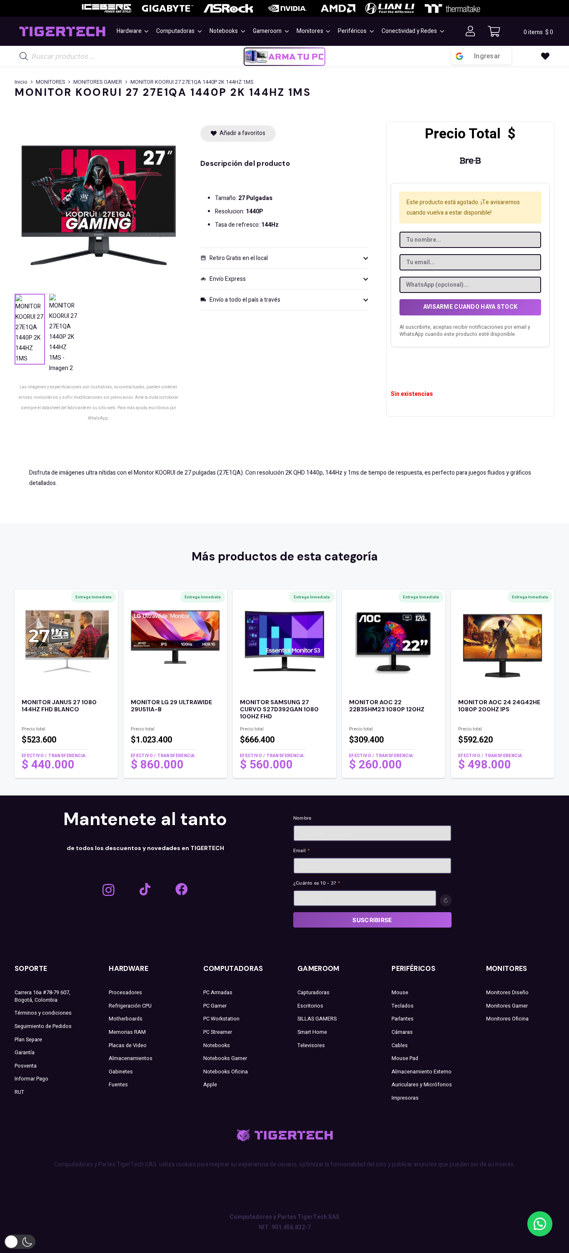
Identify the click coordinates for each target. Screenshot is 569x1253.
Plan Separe (28, 1039)
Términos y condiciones (43, 1013)
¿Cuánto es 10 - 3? (316, 883)
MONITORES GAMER (97, 82)
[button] (145, 31)
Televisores (311, 1045)
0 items (538, 32)
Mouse (400, 992)
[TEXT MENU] (62, 31)
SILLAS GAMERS (317, 1019)
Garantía (25, 1052)
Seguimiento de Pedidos (43, 1026)
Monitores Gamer (507, 1006)
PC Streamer (217, 1032)
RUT (19, 1092)
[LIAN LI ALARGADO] (390, 8)
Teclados (403, 1006)
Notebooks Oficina (225, 1071)
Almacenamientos (130, 1058)
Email (301, 850)
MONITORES (50, 82)
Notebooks (216, 1045)
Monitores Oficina (507, 1019)
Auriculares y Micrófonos (422, 1084)
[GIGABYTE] (167, 8)
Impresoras (405, 1098)
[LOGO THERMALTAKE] (452, 8)
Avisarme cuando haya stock (470, 307)
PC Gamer (215, 1006)
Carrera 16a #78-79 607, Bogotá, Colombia (42, 996)
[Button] (470, 31)
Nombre (302, 818)
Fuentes (118, 1084)
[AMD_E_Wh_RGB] (338, 8)
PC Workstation (221, 1019)
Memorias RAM (127, 1032)
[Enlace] (66, 735)
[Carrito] (494, 31)
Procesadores (125, 992)
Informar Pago (31, 1079)
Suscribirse (372, 919)
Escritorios (310, 1006)
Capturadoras (313, 992)
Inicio (21, 82)
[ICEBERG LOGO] (106, 8)
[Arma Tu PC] (284, 56)
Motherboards (125, 1019)
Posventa (26, 1066)
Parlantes (403, 1019)
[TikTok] (145, 889)
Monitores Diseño (507, 992)
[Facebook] (181, 889)
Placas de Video (128, 1045)
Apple (210, 1084)
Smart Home (312, 1032)
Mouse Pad (405, 1058)
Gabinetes (121, 1071)
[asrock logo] (228, 8)
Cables (400, 1045)
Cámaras (402, 1032)
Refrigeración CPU (130, 1006)
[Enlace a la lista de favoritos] (545, 56)
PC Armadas (217, 992)
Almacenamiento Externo (422, 1071)
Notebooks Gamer (225, 1058)
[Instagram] (108, 890)
